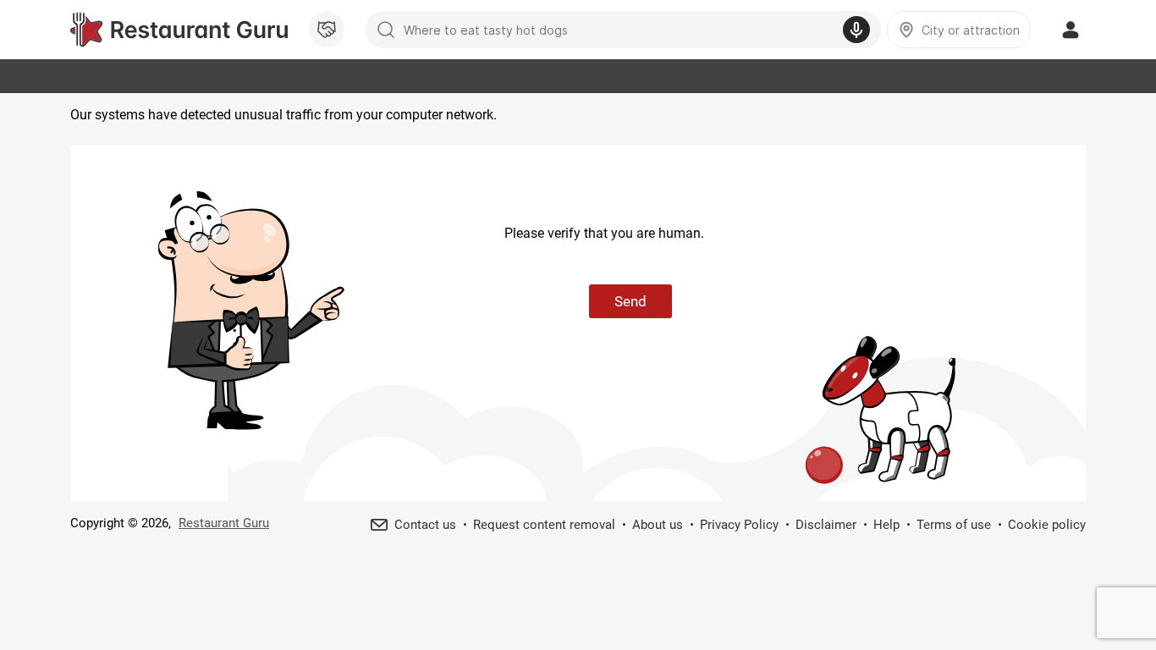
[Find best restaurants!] (179, 29)
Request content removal (544, 524)
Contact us (425, 524)
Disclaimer (825, 524)
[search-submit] (386, 29)
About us (657, 524)
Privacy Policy (739, 524)
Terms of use (954, 524)
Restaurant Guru (224, 523)
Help (886, 524)
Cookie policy (1047, 524)
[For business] (326, 29)
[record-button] (856, 29)
